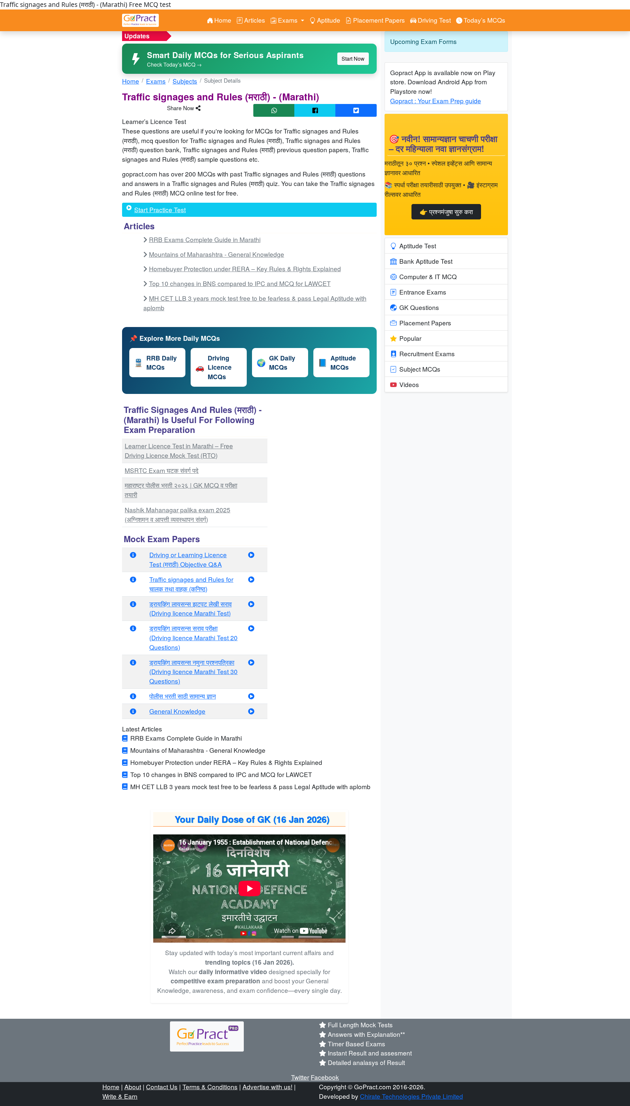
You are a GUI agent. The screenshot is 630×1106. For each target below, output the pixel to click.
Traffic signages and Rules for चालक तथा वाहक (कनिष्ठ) (191, 584)
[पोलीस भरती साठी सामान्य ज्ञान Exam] (251, 695)
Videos (409, 384)
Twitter (300, 1077)
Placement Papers (379, 19)
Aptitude (328, 19)
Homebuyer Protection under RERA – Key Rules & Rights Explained (245, 268)
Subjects (185, 80)
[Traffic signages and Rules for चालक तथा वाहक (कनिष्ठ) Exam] (251, 579)
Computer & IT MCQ (428, 276)
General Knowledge (177, 711)
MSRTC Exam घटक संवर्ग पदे (162, 470)
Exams (156, 80)
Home (222, 19)
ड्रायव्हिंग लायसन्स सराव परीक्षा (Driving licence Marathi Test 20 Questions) (193, 637)
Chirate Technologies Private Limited (411, 1096)
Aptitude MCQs (337, 362)
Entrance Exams (422, 291)
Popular (410, 338)
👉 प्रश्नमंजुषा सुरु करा (446, 211)
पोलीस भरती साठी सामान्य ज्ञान (182, 695)
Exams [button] (288, 19)
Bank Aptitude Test (425, 260)
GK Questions (419, 307)
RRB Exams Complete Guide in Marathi (205, 239)
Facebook (325, 1077)
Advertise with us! (267, 1086)
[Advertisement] (326, 444)
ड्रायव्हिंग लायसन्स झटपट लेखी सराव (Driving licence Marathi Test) (190, 608)
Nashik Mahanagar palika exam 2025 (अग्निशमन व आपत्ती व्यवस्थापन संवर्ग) (177, 514)
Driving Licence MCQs (213, 367)
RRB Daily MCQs (155, 362)
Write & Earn (119, 1096)
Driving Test (434, 19)
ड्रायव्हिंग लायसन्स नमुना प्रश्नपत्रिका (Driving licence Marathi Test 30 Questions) (193, 672)
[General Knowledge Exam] (251, 711)
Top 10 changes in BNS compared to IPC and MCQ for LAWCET (240, 283)
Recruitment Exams (427, 353)
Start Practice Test (160, 209)
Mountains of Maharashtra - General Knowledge (216, 254)
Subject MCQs (419, 368)
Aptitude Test (417, 245)
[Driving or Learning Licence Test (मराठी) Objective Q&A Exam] (251, 554)
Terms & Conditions (210, 1086)
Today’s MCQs (484, 19)
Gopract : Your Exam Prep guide (435, 100)
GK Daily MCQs (276, 362)
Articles (254, 19)
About (132, 1086)
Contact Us (162, 1086)
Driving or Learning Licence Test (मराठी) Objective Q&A (188, 559)
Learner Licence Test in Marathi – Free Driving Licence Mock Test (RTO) (179, 450)
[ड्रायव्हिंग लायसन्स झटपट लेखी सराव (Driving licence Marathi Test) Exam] (251, 603)
